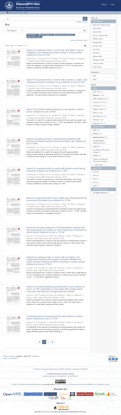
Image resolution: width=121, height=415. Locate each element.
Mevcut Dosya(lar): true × (47, 35)
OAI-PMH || (83, 369)
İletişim (5, 358)
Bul (85, 30)
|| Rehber (61, 369)
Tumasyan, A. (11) (99, 106)
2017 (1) (95, 182)
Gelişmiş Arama (81, 22)
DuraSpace (35, 356)
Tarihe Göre (97, 28)
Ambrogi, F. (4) (98, 119)
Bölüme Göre (97, 56)
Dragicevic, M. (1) (99, 123)
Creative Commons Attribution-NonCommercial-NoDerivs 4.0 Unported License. (82, 384)
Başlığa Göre (97, 42)
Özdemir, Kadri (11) (99, 109)
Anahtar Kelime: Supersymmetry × (65, 35)
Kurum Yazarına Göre (100, 35)
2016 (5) (95, 172)
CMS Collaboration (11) (101, 99)
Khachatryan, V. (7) (99, 116)
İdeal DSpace (46, 412)
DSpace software (9, 356)
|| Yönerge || (75, 369)
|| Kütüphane (53, 369)
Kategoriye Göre (98, 60)
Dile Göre (96, 53)
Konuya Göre (97, 46)
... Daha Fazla (98, 165)
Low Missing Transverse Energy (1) (101, 151)
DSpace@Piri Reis (15, 12)
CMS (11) (96, 130)
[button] (104, 4)
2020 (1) (95, 186)
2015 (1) (95, 179)
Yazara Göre (97, 32)
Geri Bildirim (13, 358)
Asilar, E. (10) (97, 113)
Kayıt (94, 79)
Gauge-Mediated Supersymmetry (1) (99, 141)
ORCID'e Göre (98, 39)
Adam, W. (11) (98, 92)
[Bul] (85, 19)
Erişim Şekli (97, 67)
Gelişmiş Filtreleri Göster (78, 40)
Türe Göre (96, 49)
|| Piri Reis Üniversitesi (41, 369)
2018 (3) (95, 175)
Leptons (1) (97, 146)
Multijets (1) (97, 155)
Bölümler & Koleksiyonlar (101, 25)
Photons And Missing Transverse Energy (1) (100, 160)
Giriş (94, 76)
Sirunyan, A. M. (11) (100, 102)
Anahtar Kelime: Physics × (34, 37)
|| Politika (67, 369)
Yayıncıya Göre (98, 63)
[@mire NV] (113, 359)
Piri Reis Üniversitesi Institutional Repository (26, 384)
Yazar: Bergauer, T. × (32, 35)
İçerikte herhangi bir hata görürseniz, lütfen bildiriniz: (60, 376)
